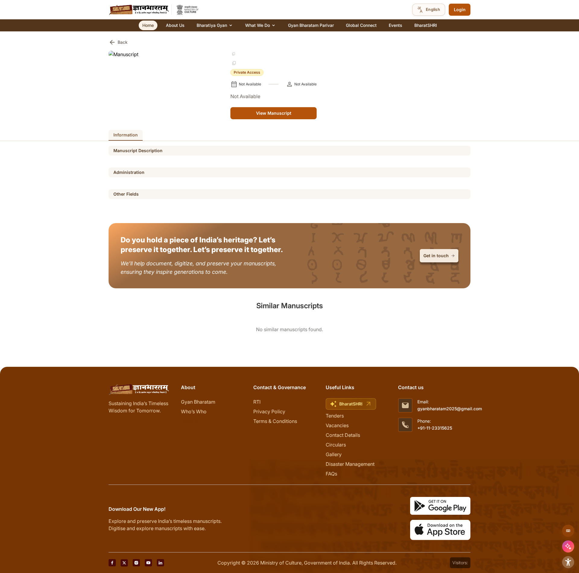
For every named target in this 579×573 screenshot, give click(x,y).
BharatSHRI (425, 25)
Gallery (334, 454)
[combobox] (428, 10)
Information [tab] (125, 134)
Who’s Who (194, 411)
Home (148, 25)
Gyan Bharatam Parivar (311, 25)
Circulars (336, 445)
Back (118, 42)
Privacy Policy (269, 411)
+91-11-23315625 (434, 428)
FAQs (331, 474)
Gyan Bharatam (198, 402)
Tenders (335, 416)
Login (460, 9)
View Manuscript (273, 113)
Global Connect (361, 25)
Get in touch (436, 255)
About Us (175, 25)
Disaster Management (350, 464)
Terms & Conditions (275, 421)
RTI (257, 402)
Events (395, 25)
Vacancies (337, 425)
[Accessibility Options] (568, 562)
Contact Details (343, 435)
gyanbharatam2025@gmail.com (449, 408)
